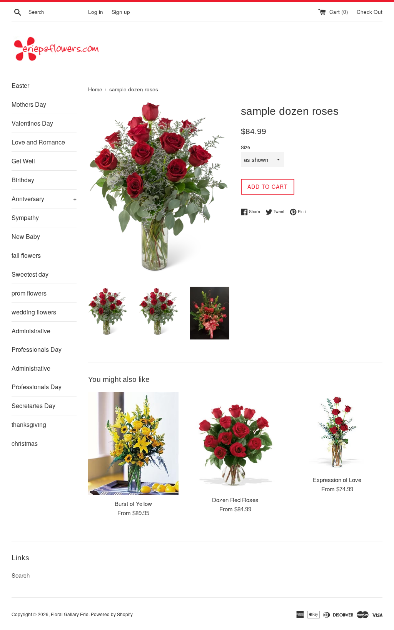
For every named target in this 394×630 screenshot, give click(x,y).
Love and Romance (38, 142)
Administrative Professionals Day (37, 340)
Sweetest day (30, 274)
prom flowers (29, 293)
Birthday (23, 179)
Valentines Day (32, 123)
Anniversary (44, 198)
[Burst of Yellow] (133, 443)
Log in (95, 11)
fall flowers (26, 255)
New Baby (26, 236)
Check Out (369, 11)
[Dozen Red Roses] (235, 441)
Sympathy (25, 217)
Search (21, 575)
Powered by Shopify (112, 614)
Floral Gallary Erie (69, 614)
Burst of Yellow (133, 503)
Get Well (23, 160)
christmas (25, 443)
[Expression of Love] (337, 431)
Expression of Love (337, 479)
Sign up (121, 11)
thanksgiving (29, 424)
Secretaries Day (33, 405)
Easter (20, 85)
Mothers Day (29, 104)
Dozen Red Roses (235, 500)
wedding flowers (34, 311)
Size (245, 147)
